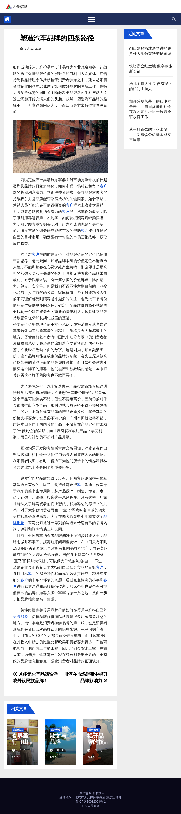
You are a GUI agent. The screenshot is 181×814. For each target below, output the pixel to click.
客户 (103, 186)
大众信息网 (84, 793)
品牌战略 (18, 729)
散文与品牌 (58, 738)
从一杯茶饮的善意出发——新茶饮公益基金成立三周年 (150, 134)
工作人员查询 (90, 806)
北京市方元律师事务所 (90, 797)
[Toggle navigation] (91, 19)
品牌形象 (20, 617)
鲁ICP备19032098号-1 (90, 801)
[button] (174, 19)
